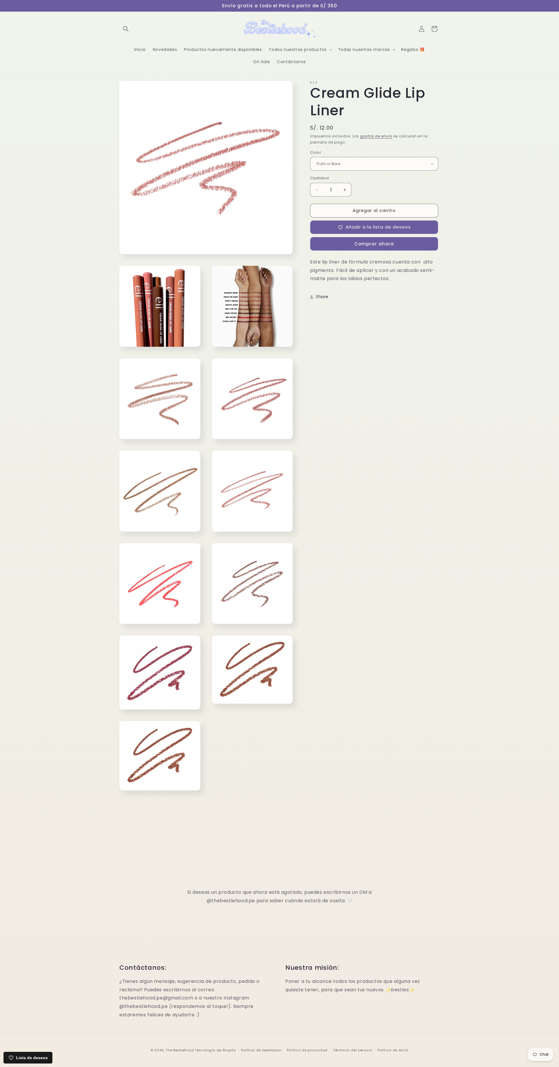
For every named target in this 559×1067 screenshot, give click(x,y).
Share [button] (322, 297)
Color (315, 152)
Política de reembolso (261, 1050)
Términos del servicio (352, 1050)
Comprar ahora (374, 244)
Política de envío (393, 1050)
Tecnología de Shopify (215, 1050)
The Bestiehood (180, 1050)
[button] (125, 28)
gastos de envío (376, 136)
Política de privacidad (307, 1050)
